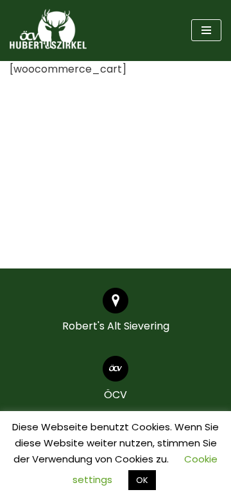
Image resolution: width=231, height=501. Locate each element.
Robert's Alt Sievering (115, 326)
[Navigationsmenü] (206, 30)
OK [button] (142, 480)
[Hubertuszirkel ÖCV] (48, 30)
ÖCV (115, 394)
